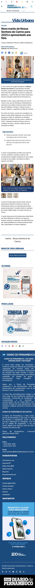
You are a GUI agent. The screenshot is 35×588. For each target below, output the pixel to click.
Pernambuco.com (8, 460)
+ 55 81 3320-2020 (9, 444)
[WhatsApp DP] (32, 1)
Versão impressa (8, 486)
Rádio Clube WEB (8, 466)
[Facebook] (2, 1)
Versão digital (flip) (8, 483)
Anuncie (5, 492)
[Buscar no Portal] (31, 6)
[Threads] (22, 1)
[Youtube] (16, 1)
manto (8, 238)
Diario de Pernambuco (7, 46)
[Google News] (27, 1)
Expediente (6, 494)
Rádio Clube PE (7, 469)
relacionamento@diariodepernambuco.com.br (18, 452)
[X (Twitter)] (11, 1)
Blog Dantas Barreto (9, 474)
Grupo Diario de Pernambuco (16, 566)
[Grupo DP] (18, 581)
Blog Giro (5, 472)
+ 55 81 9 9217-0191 (9, 446)
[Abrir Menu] (1, 6)
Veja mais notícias (18, 255)
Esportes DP (6, 463)
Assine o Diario (7, 489)
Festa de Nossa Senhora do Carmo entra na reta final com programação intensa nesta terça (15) (18, 142)
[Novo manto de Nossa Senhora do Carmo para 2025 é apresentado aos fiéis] (2, 53)
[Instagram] (6, 1)
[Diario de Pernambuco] (17, 6)
